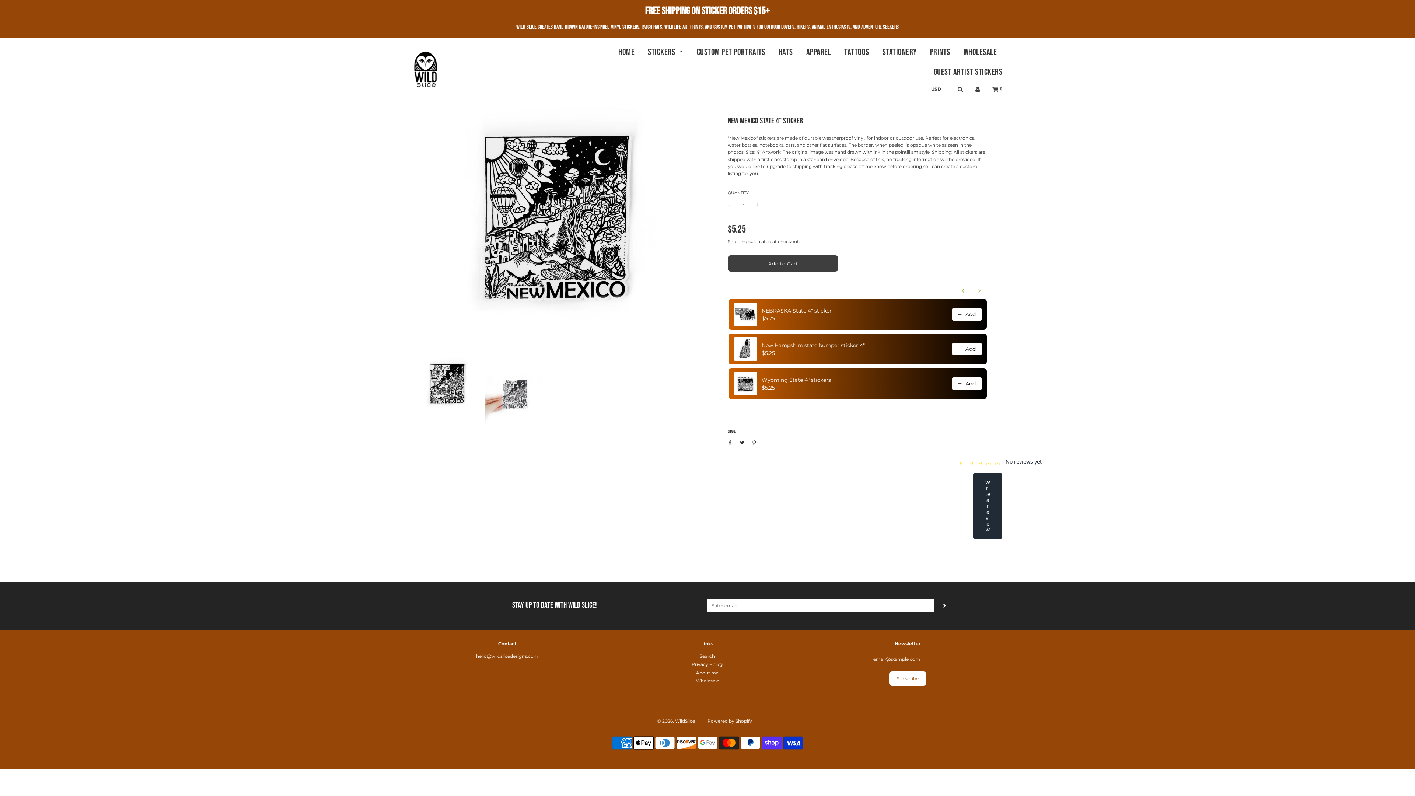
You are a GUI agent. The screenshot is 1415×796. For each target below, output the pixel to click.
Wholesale (707, 681)
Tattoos (856, 52)
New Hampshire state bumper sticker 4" (813, 345)
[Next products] (979, 291)
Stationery (900, 52)
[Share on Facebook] (732, 442)
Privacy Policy (707, 664)
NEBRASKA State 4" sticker (797, 310)
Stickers (662, 52)
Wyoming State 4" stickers (796, 380)
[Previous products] (963, 291)
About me (707, 672)
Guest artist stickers (968, 72)
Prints (940, 52)
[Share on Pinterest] (754, 442)
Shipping (737, 241)
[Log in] (977, 89)
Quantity (738, 192)
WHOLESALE (980, 52)
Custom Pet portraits (731, 52)
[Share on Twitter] (742, 442)
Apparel (818, 52)
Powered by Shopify (730, 721)
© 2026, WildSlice (676, 721)
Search (707, 656)
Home (626, 52)
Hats (786, 52)
